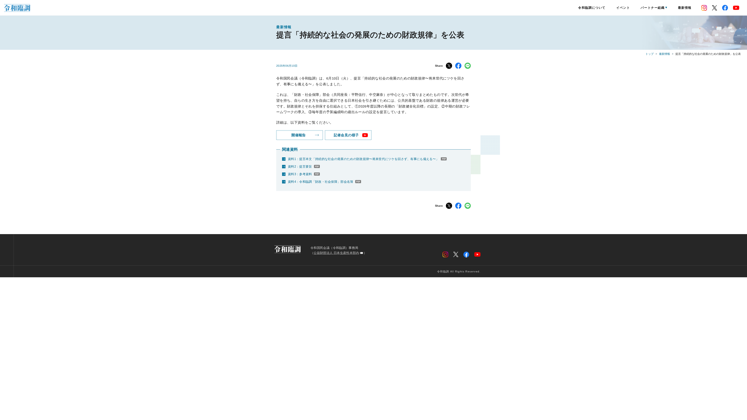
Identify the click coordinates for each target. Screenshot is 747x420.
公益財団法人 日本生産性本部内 (336, 253)
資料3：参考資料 (300, 174)
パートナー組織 (653, 7)
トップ (649, 53)
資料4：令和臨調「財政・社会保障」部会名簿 (320, 181)
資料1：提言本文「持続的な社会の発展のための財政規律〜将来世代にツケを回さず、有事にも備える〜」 (363, 159)
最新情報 (685, 7)
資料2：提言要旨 (300, 166)
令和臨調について (592, 7)
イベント (623, 7)
